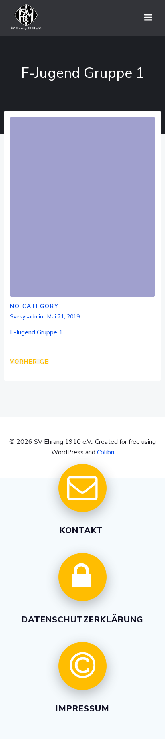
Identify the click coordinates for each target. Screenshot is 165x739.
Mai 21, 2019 (63, 316)
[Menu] (148, 17)
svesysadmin (26, 316)
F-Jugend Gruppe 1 (36, 332)
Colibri (105, 452)
